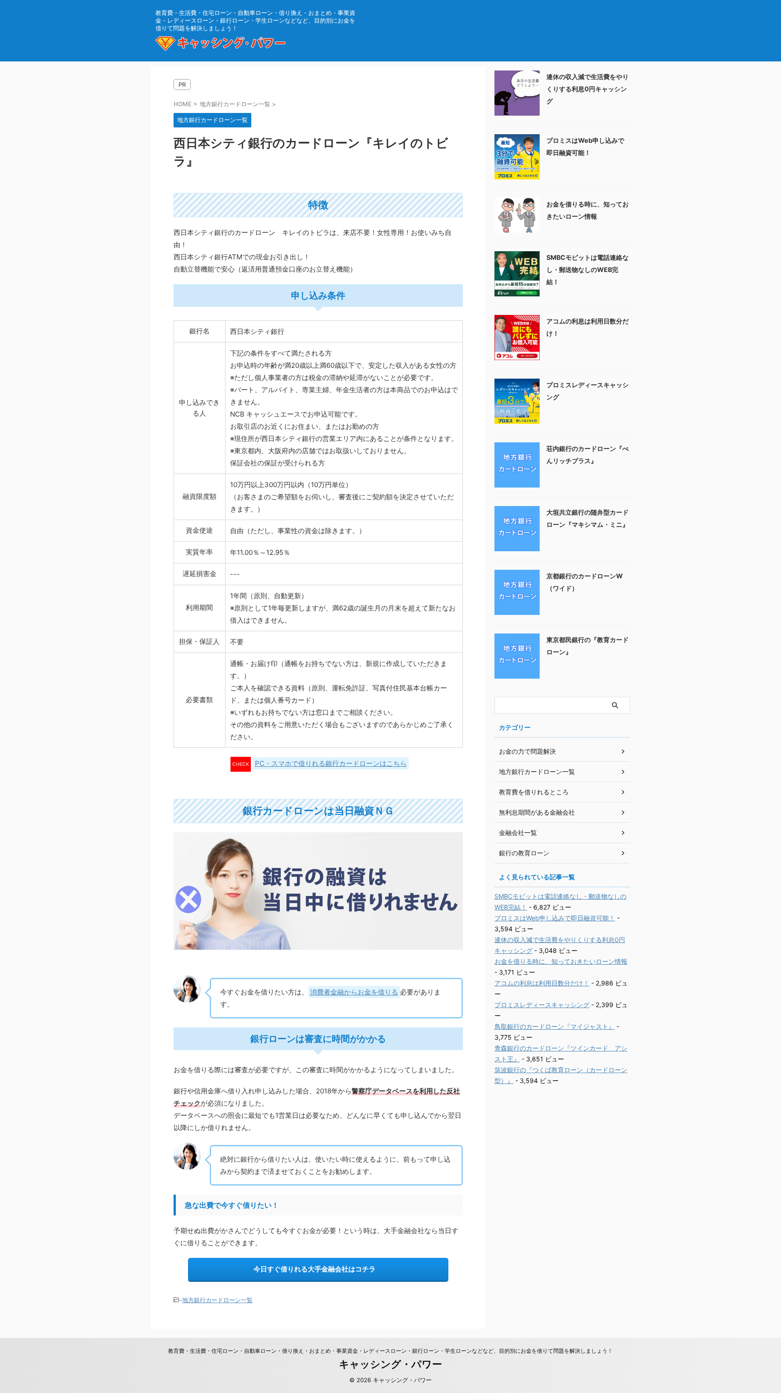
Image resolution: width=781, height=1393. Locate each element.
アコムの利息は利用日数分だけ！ (541, 983)
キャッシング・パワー (390, 1364)
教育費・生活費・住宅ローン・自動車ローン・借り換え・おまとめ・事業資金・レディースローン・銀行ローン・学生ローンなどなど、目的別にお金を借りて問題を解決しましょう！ (390, 1350)
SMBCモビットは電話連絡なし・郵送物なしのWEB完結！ (587, 269)
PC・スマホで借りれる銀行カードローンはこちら (331, 763)
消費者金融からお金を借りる (354, 992)
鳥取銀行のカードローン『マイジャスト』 (554, 1026)
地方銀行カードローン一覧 (217, 1300)
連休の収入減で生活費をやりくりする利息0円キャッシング (587, 89)
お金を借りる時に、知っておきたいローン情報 (560, 961)
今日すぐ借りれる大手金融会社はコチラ (315, 1269)
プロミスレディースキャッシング (541, 1004)
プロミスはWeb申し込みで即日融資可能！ (554, 918)
